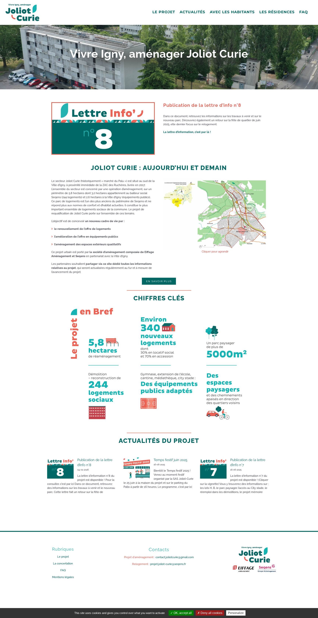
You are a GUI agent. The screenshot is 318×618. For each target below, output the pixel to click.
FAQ (63, 570)
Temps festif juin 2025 (170, 460)
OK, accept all (182, 613)
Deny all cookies (211, 613)
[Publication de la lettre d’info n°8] (60, 468)
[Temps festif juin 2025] (136, 468)
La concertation (63, 563)
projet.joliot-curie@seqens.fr (168, 564)
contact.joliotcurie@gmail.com (175, 557)
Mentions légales (63, 577)
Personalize (236, 613)
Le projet (63, 556)
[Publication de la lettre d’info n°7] (213, 468)
